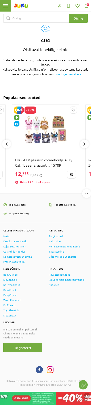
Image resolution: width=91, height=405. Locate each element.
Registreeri (23, 348)
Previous (6, 144)
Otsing (78, 18)
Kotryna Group (12, 284)
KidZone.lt (9, 305)
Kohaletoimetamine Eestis (64, 246)
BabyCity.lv (10, 295)
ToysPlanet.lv (11, 310)
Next (84, 144)
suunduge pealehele (67, 74)
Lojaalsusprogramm (14, 246)
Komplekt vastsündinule (17, 256)
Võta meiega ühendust (62, 256)
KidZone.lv (9, 315)
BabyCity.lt (9, 290)
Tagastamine (56, 251)
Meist (6, 236)
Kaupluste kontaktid (15, 241)
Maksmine (55, 241)
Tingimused (56, 236)
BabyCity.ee (10, 274)
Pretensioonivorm (14, 261)
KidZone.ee (10, 279)
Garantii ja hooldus (14, 251)
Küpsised (54, 284)
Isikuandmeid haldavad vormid (67, 279)
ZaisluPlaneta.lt (12, 300)
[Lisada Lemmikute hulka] (73, 110)
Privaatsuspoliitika (59, 274)
